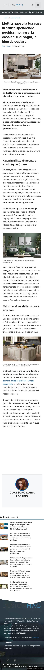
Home (6, 18)
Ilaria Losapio (6, 46)
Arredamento (16, 18)
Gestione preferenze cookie (35, 668)
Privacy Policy (20, 667)
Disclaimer (34, 667)
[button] (32, 5)
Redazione (7, 667)
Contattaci (35, 637)
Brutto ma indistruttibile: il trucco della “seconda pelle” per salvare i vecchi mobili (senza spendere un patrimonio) (20, 549)
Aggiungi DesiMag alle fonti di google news (22, 12)
